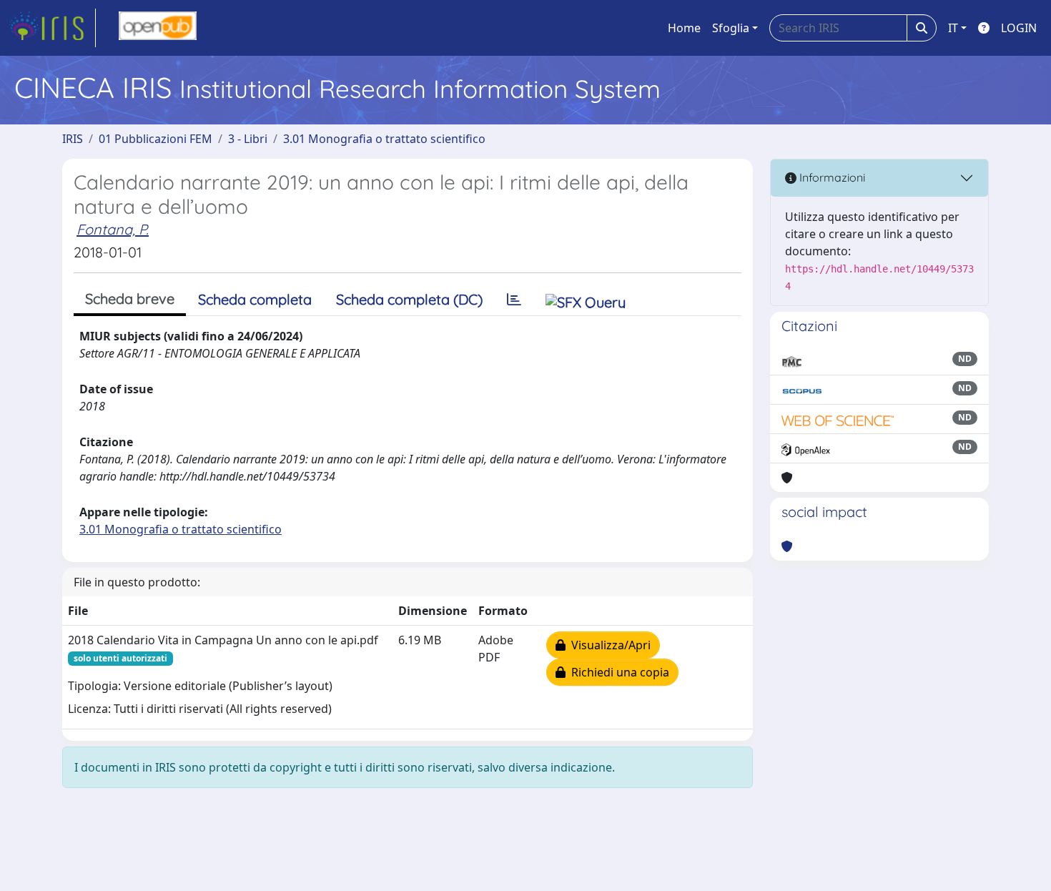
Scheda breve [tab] (129, 298)
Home (684, 28)
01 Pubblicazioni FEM (155, 139)
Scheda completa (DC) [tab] (409, 299)
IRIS (72, 139)
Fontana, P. (113, 229)
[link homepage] (52, 28)
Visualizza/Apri (608, 645)
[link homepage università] (157, 28)
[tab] (514, 300)
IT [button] (953, 28)
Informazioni (830, 177)
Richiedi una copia (617, 672)
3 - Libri (247, 139)
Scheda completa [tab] (255, 299)
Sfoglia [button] (730, 28)
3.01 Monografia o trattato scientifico (384, 139)
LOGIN (1019, 28)
